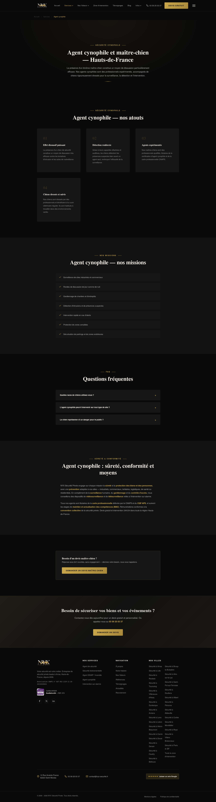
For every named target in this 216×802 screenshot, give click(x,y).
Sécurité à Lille (155, 670)
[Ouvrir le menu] (194, 5)
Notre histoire (121, 670)
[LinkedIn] (53, 701)
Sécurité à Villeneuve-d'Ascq (153, 694)
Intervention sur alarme (92, 684)
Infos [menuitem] (138, 5)
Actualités (120, 688)
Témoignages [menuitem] (118, 5)
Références (120, 679)
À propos (119, 666)
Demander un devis (108, 632)
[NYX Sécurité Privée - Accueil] (43, 5)
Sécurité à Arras (155, 666)
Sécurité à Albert (171, 697)
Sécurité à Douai (155, 738)
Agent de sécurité (90, 666)
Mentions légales (150, 796)
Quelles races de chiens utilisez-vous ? (77, 395)
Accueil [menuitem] (57, 5)
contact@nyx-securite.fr (98, 776)
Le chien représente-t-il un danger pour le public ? (82, 419)
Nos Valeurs (120, 675)
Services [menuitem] (67, 5)
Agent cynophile (89, 679)
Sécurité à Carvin (156, 734)
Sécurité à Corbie (172, 717)
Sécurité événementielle (92, 670)
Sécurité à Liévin (155, 722)
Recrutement (121, 692)
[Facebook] (39, 701)
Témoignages (121, 684)
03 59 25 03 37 (116, 621)
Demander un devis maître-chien (84, 570)
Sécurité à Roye (171, 729)
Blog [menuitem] (129, 5)
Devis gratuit (176, 5)
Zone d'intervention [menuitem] (100, 5)
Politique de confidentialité (169, 796)
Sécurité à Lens (155, 717)
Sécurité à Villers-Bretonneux (169, 737)
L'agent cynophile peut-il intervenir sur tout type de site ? (85, 407)
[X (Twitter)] (46, 701)
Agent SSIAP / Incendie (92, 675)
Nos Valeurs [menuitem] (82, 5)
